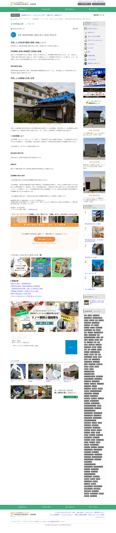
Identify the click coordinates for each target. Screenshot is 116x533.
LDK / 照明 (93, 430)
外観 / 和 (86, 320)
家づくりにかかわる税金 (56, 19)
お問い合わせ (100, 1)
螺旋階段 (94, 347)
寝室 (94, 330)
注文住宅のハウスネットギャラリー (21, 19)
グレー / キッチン (94, 469)
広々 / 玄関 (94, 422)
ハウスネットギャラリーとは (85, 1)
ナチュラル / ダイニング (97, 456)
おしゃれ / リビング (98, 449)
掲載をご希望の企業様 (81, 514)
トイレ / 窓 (87, 383)
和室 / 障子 (101, 493)
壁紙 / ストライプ (99, 439)
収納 (98, 334)
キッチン (92, 327)
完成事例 (23, 15)
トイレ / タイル (88, 386)
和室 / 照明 (87, 493)
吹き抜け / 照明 (88, 422)
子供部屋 (98, 330)
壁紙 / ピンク (87, 439)
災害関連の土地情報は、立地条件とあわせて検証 (24, 291)
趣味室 (99, 356)
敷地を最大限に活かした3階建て (93, 223)
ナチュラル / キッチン (98, 466)
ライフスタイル (92, 59)
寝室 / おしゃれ (96, 476)
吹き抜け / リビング (94, 444)
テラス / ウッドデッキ (89, 408)
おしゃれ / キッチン (88, 466)
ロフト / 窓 (87, 400)
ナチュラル (94, 349)
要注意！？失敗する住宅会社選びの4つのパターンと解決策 (97, 302)
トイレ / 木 (94, 386)
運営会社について (99, 512)
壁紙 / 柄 (93, 439)
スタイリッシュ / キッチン (90, 474)
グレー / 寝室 (87, 483)
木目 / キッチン (94, 471)
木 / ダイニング (98, 459)
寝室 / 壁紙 (93, 478)
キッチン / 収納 (88, 388)
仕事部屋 (95, 356)
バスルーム (90, 332)
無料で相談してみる (44, 239)
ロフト (98, 337)
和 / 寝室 (98, 478)
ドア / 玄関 (101, 320)
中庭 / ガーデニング (95, 403)
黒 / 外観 (91, 369)
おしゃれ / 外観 (96, 315)
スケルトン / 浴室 (95, 381)
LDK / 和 (93, 432)
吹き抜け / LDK (95, 425)
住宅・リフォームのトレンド (95, 40)
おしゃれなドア (92, 364)
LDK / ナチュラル (88, 427)
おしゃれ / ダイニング (89, 459)
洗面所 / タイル (99, 376)
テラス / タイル (98, 408)
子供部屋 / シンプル (88, 486)
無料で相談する (69, 9)
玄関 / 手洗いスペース (89, 378)
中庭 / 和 (99, 405)
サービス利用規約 (54, 514)
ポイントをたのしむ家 (90, 273)
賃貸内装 (91, 366)
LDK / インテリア (96, 427)
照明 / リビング (95, 452)
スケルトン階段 (88, 347)
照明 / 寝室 (95, 481)
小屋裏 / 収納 (87, 398)
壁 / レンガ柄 (92, 442)
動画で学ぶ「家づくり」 (94, 63)
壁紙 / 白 (98, 432)
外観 (85, 315)
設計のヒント (91, 32)
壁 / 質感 (98, 442)
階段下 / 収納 (93, 398)
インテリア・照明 (95, 359)
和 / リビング (87, 447)
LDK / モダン (87, 430)
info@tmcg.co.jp (32, 209)
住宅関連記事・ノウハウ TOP (40, 19)
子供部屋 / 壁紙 (88, 491)
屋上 (85, 349)
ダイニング (87, 327)
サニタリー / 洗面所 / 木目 (90, 376)
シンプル (99, 349)
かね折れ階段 (91, 344)
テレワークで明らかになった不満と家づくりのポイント (26, 296)
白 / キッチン (87, 469)
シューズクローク (88, 393)
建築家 (57, 15)
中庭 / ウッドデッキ (94, 400)
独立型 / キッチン (88, 330)
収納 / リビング (88, 452)
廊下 (96, 354)
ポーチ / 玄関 (87, 325)
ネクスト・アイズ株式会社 (48, 521)
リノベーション (100, 517)
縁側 (95, 342)
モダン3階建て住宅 (89, 289)
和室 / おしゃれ (95, 491)
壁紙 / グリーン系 (88, 437)
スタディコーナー (88, 356)
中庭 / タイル (87, 403)
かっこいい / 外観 (88, 317)
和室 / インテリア (94, 493)
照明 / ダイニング (88, 461)
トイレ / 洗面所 (88, 381)
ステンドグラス (96, 361)
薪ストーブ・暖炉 (88, 361)
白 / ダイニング (88, 456)
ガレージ (99, 347)
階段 (98, 342)
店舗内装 (86, 366)
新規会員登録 (84, 3)
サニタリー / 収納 (98, 378)
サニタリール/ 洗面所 (98, 332)
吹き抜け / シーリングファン (90, 420)
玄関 (96, 320)
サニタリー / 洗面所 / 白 (89, 371)
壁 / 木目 (86, 442)
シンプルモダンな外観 (97, 317)
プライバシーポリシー (67, 514)
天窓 (101, 339)
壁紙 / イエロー (96, 437)
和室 (85, 332)
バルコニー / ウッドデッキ (90, 410)
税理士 (77, 28)
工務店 (48, 15)
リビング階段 (98, 344)
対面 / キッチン (99, 327)
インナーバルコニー (97, 417)
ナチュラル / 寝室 (88, 481)
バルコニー (91, 339)
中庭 (102, 337)
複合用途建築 (99, 364)
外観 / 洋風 (92, 320)
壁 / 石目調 (87, 444)
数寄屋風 (91, 354)
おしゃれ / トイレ (92, 334)
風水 (89, 51)
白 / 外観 (89, 315)
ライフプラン (91, 44)
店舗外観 (96, 366)
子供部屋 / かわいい (98, 486)
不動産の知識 (91, 55)
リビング (96, 325)
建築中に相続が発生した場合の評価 (21, 293)
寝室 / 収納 (87, 391)
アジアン (86, 354)
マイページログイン (99, 3)
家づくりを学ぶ (93, 9)
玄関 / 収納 (94, 388)
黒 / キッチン (87, 471)
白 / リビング (93, 447)
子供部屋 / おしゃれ (88, 488)
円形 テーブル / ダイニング (90, 464)
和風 (89, 349)
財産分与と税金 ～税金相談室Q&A (21, 283)
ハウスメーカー (37, 15)
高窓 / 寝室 (93, 483)
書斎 (99, 354)
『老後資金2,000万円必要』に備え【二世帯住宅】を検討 (27, 288)
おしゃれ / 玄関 (88, 322)
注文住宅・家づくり (93, 28)
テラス (86, 339)
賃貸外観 (86, 369)
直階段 (86, 344)
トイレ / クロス (100, 383)
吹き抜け (96, 339)
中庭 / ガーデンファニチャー (90, 405)
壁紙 (90, 359)
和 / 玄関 (99, 422)
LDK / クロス (87, 432)
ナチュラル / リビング (89, 454)
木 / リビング (100, 447)
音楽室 (86, 359)
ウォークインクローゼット (90, 337)
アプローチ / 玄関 (95, 322)
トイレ (86, 334)
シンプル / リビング (88, 449)
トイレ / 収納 (93, 383)
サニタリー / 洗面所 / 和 (89, 373)
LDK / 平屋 (99, 430)
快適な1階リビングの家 (91, 257)
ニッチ (86, 364)
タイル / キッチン (88, 476)
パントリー (87, 395)
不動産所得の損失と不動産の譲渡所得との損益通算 (25, 286)
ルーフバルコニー (88, 417)
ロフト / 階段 (100, 398)
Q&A (95, 1)
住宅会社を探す (46, 9)
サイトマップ (89, 512)
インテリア (91, 47)
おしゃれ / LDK (87, 425)
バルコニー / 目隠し (88, 415)
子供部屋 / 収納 (97, 488)
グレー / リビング (98, 454)
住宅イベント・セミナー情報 (96, 514)
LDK (92, 325)
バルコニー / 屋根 (97, 415)
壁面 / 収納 (100, 388)
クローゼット (95, 393)
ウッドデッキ (89, 342)
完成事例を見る (22, 9)
